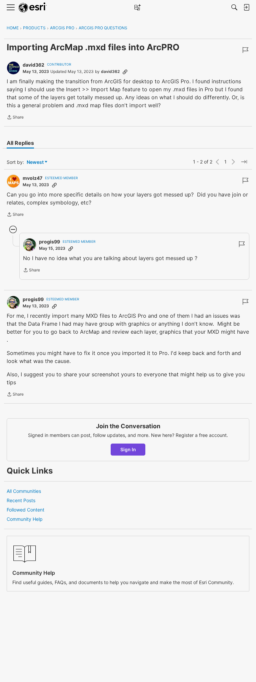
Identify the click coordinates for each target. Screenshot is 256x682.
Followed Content (25, 509)
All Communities (24, 491)
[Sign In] (246, 7)
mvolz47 (32, 178)
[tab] (20, 143)
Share (15, 118)
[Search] (234, 7)
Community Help (25, 519)
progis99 (49, 241)
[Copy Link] (125, 72)
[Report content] (245, 50)
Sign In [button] (128, 449)
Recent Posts (21, 500)
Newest (35, 162)
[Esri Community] (33, 7)
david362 (33, 65)
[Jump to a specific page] (244, 162)
